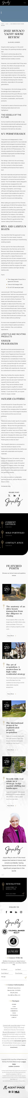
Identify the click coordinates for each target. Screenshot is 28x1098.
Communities (14, 1010)
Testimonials (14, 1015)
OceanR (3, 404)
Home (2, 23)
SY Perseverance (16, 149)
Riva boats (21, 246)
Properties (14, 1008)
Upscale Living (7, 486)
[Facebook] (19, 495)
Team (14, 1006)
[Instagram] (21, 912)
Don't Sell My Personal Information (10, 1081)
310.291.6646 (14, 992)
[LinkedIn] (14, 495)
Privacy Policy (22, 1081)
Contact (14, 1017)
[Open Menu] (25, 3)
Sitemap (4, 1061)
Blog (7, 23)
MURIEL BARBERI (15, 42)
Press (14, 1013)
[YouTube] (11, 912)
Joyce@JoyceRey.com (14, 995)
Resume (14, 1004)
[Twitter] (9, 495)
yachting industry (16, 49)
